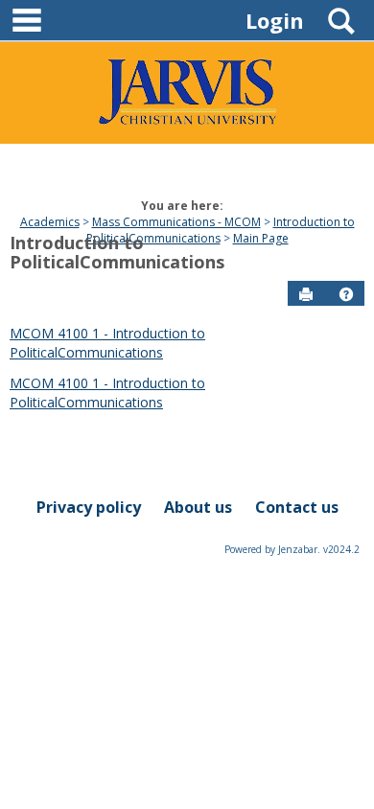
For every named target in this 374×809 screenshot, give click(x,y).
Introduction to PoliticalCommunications (117, 252)
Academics (50, 222)
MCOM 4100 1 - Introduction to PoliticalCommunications (107, 342)
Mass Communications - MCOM (176, 222)
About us (198, 507)
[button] (346, 294)
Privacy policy (88, 507)
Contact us (297, 507)
